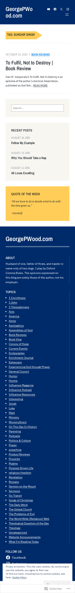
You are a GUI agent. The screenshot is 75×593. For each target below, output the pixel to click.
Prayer (13, 445)
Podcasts (14, 436)
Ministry (14, 417)
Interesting (16, 399)
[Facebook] (55, 9)
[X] (61, 9)
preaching (15, 450)
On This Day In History (23, 427)
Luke (12, 408)
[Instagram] (67, 9)
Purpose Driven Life (21, 468)
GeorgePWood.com (19, 12)
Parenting (15, 431)
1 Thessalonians (19, 307)
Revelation (15, 477)
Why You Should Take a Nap (28, 158)
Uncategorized (18, 532)
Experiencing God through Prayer (29, 367)
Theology (14, 528)
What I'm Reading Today (24, 542)
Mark (12, 413)
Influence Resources (22, 394)
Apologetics (16, 325)
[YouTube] (48, 9)
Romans (14, 482)
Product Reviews (19, 454)
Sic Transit (15, 495)
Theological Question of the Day (29, 523)
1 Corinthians (17, 298)
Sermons (14, 491)
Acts (11, 311)
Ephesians (15, 362)
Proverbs (14, 459)
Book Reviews (40, 54)
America (14, 316)
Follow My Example (23, 143)
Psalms (13, 463)
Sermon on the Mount (22, 486)
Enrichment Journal (21, 358)
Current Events (18, 348)
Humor (13, 376)
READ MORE (40, 85)
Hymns (13, 380)
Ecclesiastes (17, 353)
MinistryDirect (18, 422)
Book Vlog (15, 339)
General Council (19, 371)
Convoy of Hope (19, 344)
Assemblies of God (21, 330)
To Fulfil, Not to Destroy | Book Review (29, 66)
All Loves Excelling (22, 173)
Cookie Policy (19, 577)
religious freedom (20, 472)
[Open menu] (67, 14)
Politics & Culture (20, 440)
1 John (13, 302)
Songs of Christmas (21, 500)
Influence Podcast (20, 390)
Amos (12, 321)
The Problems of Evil (22, 514)
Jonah (12, 403)
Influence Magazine (21, 385)
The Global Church (20, 509)
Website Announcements (25, 537)
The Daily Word (18, 505)
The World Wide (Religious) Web (29, 519)
